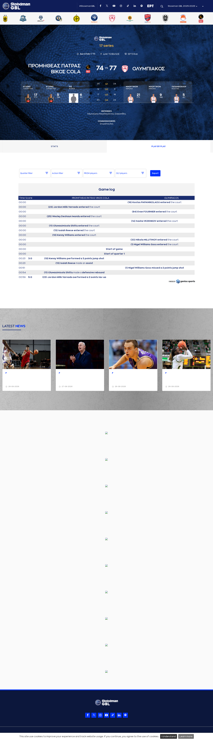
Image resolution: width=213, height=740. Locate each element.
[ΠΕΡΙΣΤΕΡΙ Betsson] (206, 19)
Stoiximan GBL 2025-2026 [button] (182, 6)
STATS (54, 146)
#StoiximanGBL (87, 6)
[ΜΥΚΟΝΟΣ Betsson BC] (117, 19)
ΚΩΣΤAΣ (179, 88)
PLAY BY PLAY (158, 146)
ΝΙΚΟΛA (132, 88)
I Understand (168, 736)
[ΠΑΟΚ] (188, 19)
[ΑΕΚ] (10, 19)
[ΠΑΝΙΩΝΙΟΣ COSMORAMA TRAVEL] (170, 19)
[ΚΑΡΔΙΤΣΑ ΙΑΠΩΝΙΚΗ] (63, 19)
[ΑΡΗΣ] (28, 19)
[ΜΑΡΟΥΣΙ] (99, 19)
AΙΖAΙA (72, 88)
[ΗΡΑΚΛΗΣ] (46, 19)
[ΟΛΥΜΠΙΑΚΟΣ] (135, 19)
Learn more (186, 736)
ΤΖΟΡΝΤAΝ (28, 88)
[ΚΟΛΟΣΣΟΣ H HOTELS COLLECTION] (81, 19)
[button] (203, 6)
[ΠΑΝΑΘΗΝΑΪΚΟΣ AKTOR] (152, 19)
